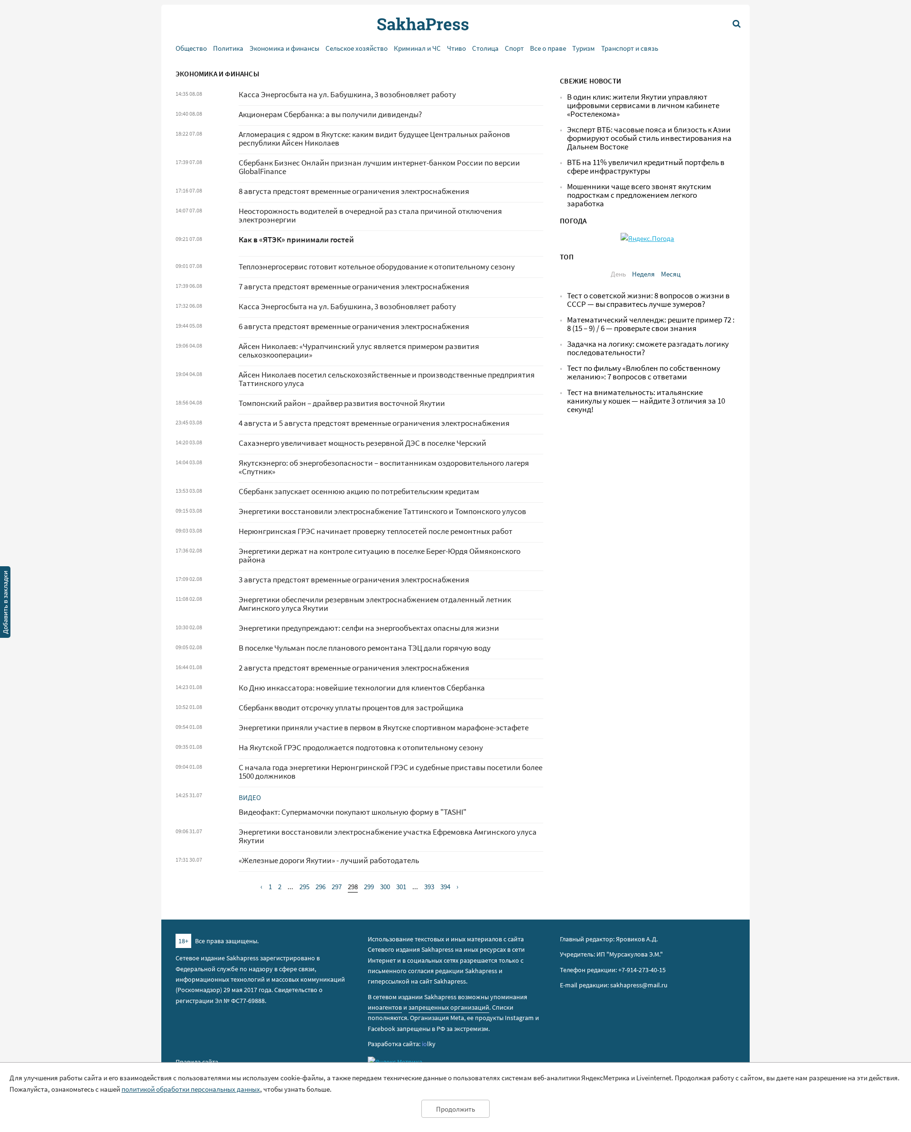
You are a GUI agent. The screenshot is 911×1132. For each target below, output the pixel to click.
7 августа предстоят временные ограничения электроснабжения (354, 287)
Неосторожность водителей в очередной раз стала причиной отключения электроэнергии (370, 215)
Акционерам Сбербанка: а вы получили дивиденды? (330, 115)
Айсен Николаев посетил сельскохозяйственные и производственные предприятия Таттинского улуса (387, 379)
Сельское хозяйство (356, 48)
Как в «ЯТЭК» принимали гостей (296, 240)
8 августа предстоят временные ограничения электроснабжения (354, 191)
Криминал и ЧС (417, 48)
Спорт (514, 48)
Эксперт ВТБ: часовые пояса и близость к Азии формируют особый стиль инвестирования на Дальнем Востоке (649, 138)
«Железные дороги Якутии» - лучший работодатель (329, 860)
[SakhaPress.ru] (5, 603)
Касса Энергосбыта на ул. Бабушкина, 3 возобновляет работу (347, 95)
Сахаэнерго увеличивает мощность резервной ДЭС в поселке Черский (362, 443)
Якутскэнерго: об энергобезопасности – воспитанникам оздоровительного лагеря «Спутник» (384, 467)
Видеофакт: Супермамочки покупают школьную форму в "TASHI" (352, 812)
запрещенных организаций (449, 1007)
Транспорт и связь (629, 48)
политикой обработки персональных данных (190, 1089)
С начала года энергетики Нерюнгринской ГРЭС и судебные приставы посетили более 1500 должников (390, 772)
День (618, 273)
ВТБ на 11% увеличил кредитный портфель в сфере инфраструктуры (646, 166)
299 (369, 886)
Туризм (583, 48)
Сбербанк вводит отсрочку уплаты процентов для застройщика (351, 708)
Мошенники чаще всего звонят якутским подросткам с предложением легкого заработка (639, 195)
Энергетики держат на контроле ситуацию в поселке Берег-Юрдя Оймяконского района (380, 555)
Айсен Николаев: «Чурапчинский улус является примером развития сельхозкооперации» (359, 350)
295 (304, 886)
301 (401, 886)
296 (320, 886)
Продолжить (455, 1109)
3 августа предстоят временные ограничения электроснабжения (354, 580)
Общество (191, 48)
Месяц (670, 273)
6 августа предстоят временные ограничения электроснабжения (354, 326)
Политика (228, 48)
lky (429, 1044)
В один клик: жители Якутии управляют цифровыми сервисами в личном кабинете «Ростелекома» (643, 105)
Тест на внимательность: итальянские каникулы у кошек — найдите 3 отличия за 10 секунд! (646, 400)
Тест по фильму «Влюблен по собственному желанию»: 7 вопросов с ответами (643, 372)
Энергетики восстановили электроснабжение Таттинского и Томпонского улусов (382, 511)
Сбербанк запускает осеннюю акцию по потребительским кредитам (359, 492)
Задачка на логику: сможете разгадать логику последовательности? (648, 348)
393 (429, 886)
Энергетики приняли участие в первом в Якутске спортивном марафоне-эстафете (384, 728)
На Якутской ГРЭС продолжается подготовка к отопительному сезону (361, 748)
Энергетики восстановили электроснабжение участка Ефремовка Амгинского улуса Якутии (388, 836)
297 (337, 886)
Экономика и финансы (284, 48)
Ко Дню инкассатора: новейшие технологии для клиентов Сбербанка (362, 688)
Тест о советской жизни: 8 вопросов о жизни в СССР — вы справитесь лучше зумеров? (648, 300)
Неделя (643, 273)
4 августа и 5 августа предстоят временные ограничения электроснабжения (374, 423)
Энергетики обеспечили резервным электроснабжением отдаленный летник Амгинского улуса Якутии (375, 604)
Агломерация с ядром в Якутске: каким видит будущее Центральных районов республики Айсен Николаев (374, 138)
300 (385, 886)
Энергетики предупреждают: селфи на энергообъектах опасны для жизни (369, 628)
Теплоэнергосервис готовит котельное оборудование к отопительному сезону (377, 267)
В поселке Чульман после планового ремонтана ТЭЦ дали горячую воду (365, 648)
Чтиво (456, 48)
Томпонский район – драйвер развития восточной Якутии (342, 403)
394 (445, 886)
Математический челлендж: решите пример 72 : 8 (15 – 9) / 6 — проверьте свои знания (650, 324)
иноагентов (385, 1007)
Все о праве (548, 48)
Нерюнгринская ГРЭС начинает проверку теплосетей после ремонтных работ (375, 531)
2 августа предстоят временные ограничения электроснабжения (354, 668)
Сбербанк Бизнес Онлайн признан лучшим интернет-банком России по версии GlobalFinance (379, 167)
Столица (485, 48)
